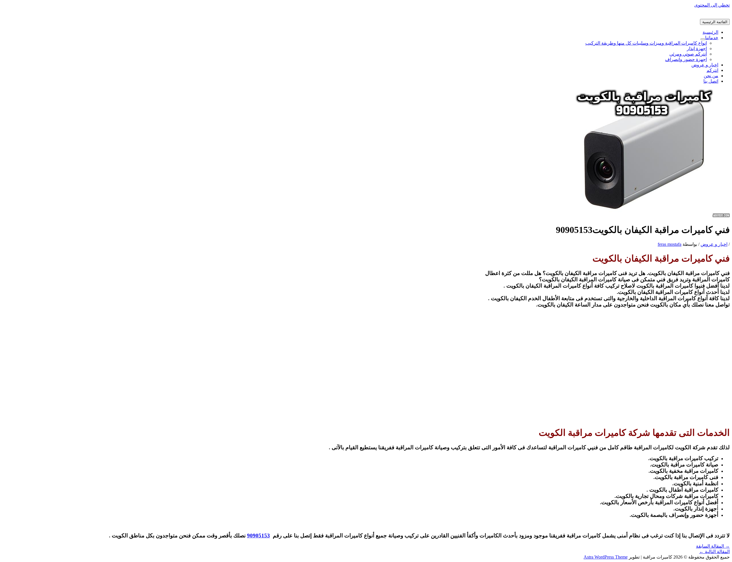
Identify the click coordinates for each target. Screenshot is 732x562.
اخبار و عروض (704, 64)
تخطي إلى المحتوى (712, 5)
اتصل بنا (710, 81)
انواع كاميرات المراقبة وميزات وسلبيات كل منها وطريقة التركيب (646, 43)
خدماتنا (711, 37)
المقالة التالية (714, 551)
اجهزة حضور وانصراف (686, 59)
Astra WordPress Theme (606, 557)
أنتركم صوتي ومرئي (688, 54)
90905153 (258, 536)
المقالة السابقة (713, 546)
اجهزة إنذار (697, 48)
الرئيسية (710, 32)
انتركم (712, 70)
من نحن (711, 75)
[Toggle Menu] (703, 39)
